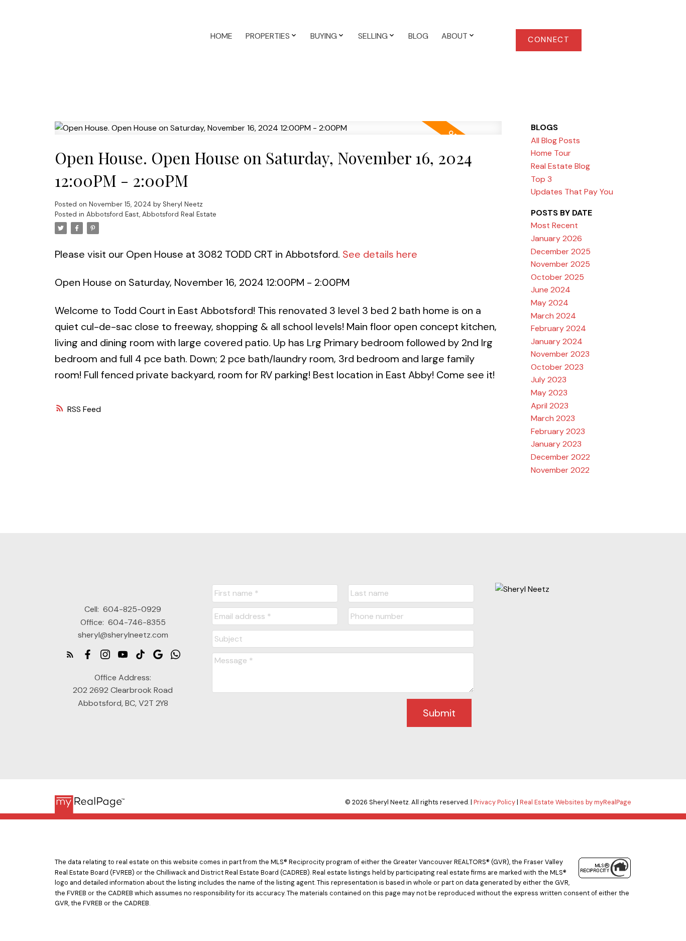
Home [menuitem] (221, 36)
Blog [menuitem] (418, 36)
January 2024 (557, 341)
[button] (549, 40)
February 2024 (558, 328)
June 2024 (550, 289)
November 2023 (560, 354)
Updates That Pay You (572, 191)
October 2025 (557, 277)
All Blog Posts (555, 140)
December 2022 (560, 457)
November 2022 (560, 470)
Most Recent (554, 225)
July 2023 (548, 379)
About (454, 36)
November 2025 (560, 264)
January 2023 (556, 444)
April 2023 (549, 405)
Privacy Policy (494, 802)
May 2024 (549, 302)
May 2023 (549, 392)
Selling (373, 36)
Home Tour (551, 153)
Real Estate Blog (560, 166)
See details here (379, 254)
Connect (548, 40)
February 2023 (558, 431)
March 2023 (553, 418)
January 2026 (556, 238)
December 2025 (561, 251)
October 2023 (557, 367)
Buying (323, 36)
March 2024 (553, 315)
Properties (268, 36)
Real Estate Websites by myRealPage (575, 802)
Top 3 (541, 179)
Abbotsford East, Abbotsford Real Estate (151, 214)
